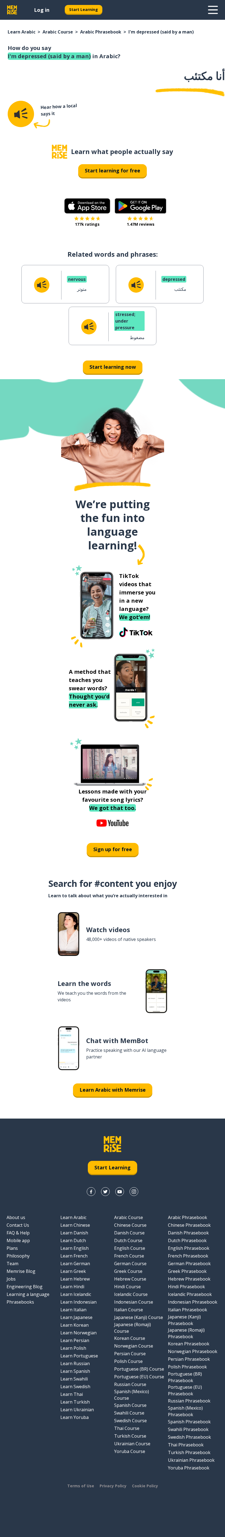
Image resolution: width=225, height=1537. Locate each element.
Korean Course (129, 1338)
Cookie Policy (145, 1485)
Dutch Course (128, 1240)
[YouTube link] (119, 1191)
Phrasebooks (20, 1302)
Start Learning (83, 9)
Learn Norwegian (78, 1333)
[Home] (59, 152)
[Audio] (21, 114)
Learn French (74, 1256)
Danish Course (129, 1233)
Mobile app (18, 1240)
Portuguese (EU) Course (139, 1377)
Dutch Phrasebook (187, 1240)
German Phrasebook (189, 1264)
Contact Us (18, 1225)
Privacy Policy (113, 1485)
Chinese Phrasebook (189, 1225)
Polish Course (128, 1361)
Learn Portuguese (79, 1356)
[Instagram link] (134, 1191)
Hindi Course (127, 1287)
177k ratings (87, 224)
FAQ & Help (18, 1233)
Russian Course (130, 1384)
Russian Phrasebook (189, 1401)
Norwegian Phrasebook (192, 1351)
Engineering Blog (25, 1287)
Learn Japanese (76, 1317)
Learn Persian (74, 1340)
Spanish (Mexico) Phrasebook (185, 1411)
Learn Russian (75, 1363)
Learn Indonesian (78, 1302)
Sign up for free (112, 849)
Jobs (11, 1279)
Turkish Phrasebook (189, 1452)
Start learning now (112, 367)
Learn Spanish (75, 1371)
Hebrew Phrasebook (189, 1279)
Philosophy (18, 1256)
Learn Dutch (73, 1240)
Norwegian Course (133, 1346)
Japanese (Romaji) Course (132, 1327)
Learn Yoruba (74, 1417)
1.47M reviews (140, 224)
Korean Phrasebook (188, 1344)
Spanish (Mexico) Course (131, 1394)
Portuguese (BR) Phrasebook (185, 1377)
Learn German (75, 1264)
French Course (129, 1256)
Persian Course (130, 1354)
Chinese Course (130, 1225)
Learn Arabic (21, 32)
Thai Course (126, 1428)
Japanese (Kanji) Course (138, 1317)
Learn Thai (71, 1394)
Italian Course (128, 1310)
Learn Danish (74, 1233)
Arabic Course (58, 32)
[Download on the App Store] (87, 206)
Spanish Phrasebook (189, 1422)
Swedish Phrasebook (189, 1437)
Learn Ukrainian (77, 1410)
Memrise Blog (21, 1271)
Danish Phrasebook (188, 1233)
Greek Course (128, 1271)
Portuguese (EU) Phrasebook (185, 1390)
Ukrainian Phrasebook (191, 1460)
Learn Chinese (75, 1225)
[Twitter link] (105, 1191)
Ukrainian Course (132, 1444)
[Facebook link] (91, 1191)
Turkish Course (130, 1436)
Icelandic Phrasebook (190, 1294)
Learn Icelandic (75, 1294)
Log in (41, 10)
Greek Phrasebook (187, 1271)
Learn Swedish (75, 1387)
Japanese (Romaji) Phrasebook (186, 1333)
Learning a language (28, 1294)
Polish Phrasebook (187, 1367)
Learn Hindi (72, 1287)
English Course (129, 1248)
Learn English (74, 1248)
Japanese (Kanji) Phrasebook (184, 1320)
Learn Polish (73, 1348)
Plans (12, 1248)
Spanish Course (130, 1405)
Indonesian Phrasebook (192, 1302)
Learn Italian (73, 1310)
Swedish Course (130, 1421)
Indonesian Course (133, 1302)
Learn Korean (74, 1325)
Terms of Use (80, 1485)
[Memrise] (12, 9)
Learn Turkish (75, 1402)
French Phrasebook (188, 1256)
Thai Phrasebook (186, 1445)
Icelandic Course (131, 1294)
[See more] (213, 9)
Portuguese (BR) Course (139, 1369)
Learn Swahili (74, 1379)
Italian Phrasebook (187, 1310)
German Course (130, 1264)
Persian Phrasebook (189, 1359)
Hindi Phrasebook (186, 1287)
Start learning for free (112, 170)
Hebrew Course (130, 1279)
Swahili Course (129, 1413)
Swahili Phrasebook (188, 1429)
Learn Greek (73, 1271)
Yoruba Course (129, 1451)
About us (16, 1217)
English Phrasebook (188, 1248)
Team (12, 1264)
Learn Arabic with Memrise (113, 1089)
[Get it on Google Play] (140, 206)
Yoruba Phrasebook (188, 1468)
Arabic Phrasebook (100, 32)
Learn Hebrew (75, 1279)
